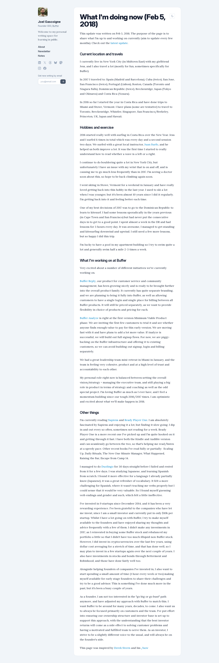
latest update (119, 43)
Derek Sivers (122, 648)
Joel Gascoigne (49, 22)
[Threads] (50, 62)
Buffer (55, 26)
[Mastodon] (60, 62)
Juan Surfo (151, 144)
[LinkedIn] (39, 62)
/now (144, 648)
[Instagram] (39, 68)
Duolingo (107, 466)
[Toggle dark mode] (172, 16)
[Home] (52, 12)
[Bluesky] (55, 62)
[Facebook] (44, 68)
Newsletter (44, 51)
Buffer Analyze (89, 318)
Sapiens (113, 420)
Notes (41, 55)
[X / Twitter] (44, 62)
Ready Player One (136, 420)
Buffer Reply (88, 281)
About (41, 46)
